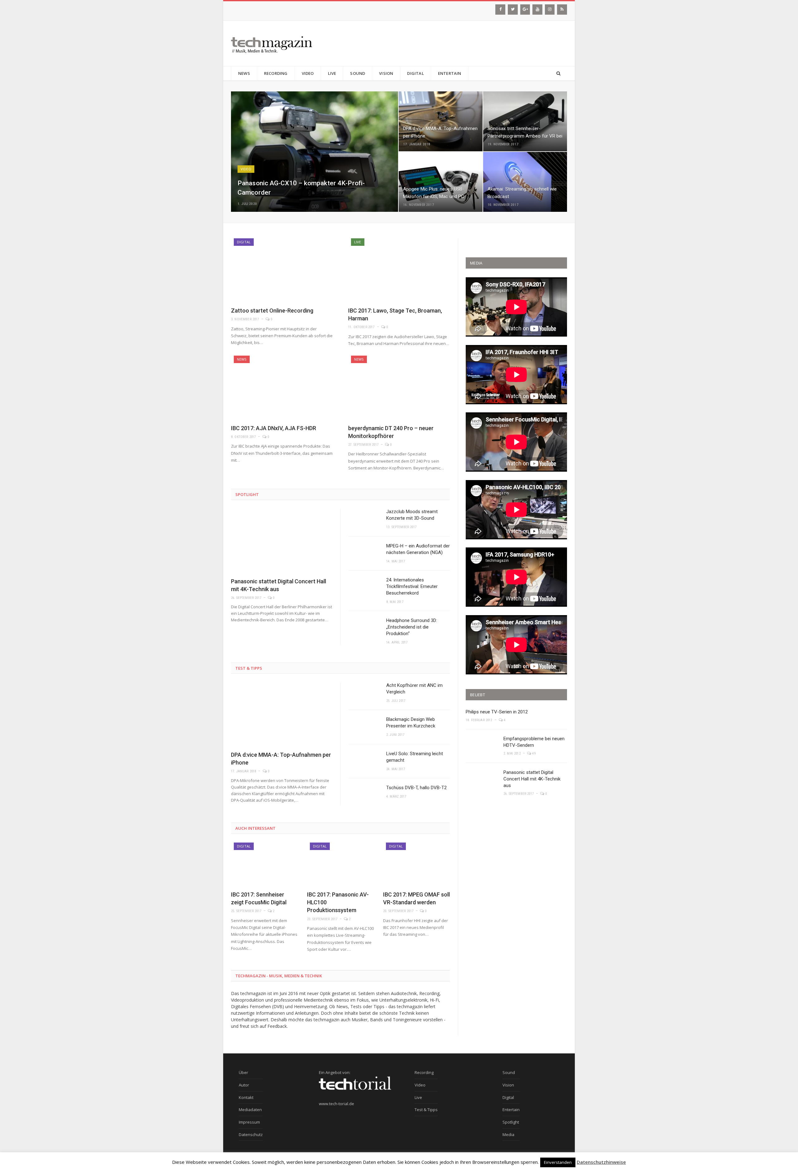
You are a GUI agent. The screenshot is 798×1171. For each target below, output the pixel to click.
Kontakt (246, 1097)
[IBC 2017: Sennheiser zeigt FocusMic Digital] (264, 864)
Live (332, 73)
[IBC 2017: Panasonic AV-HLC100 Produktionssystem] (340, 864)
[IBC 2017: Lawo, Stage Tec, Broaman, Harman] (399, 270)
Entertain (449, 73)
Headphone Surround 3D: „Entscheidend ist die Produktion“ (411, 627)
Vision (386, 73)
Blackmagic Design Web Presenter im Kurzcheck (410, 723)
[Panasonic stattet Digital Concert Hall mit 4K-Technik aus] (282, 541)
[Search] (558, 73)
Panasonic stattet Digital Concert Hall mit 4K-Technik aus (531, 779)
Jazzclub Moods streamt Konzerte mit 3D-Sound (412, 515)
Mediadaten (250, 1109)
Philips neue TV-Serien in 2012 (497, 712)
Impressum (249, 1122)
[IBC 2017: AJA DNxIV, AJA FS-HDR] (282, 388)
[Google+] (525, 9)
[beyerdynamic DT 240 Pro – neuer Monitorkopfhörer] (399, 388)
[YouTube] (537, 9)
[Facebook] (500, 9)
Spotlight (247, 494)
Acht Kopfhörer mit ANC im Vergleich (414, 689)
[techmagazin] (271, 43)
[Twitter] (513, 9)
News (244, 73)
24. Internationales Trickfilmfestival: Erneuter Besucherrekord (412, 586)
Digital (415, 73)
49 (533, 753)
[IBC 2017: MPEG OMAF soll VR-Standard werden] (416, 864)
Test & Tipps (248, 668)
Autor (244, 1085)
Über (243, 1072)
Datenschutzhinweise (601, 1162)
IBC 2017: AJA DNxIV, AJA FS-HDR (273, 428)
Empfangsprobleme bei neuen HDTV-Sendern (534, 742)
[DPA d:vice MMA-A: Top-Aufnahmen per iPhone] (282, 714)
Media (508, 1134)
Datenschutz (251, 1134)
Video (308, 73)
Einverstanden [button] (558, 1162)
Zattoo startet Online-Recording (272, 310)
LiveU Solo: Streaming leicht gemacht (414, 757)
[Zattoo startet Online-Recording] (282, 270)
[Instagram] (550, 9)
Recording (276, 73)
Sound (357, 73)
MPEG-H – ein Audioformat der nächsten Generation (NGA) (418, 549)
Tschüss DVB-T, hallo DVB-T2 (416, 787)
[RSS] (562, 9)
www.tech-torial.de (336, 1103)
